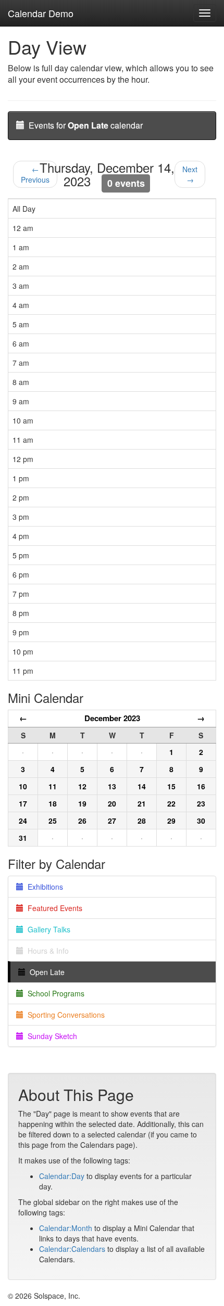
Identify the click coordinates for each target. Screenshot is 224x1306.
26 (82, 820)
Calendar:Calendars (72, 1249)
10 (23, 786)
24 (23, 820)
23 (201, 803)
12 (82, 786)
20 (112, 803)
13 (112, 786)
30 (201, 820)
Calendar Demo (40, 13)
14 (142, 786)
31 (23, 838)
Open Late (45, 972)
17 (23, 803)
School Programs (53, 993)
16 (201, 786)
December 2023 (112, 718)
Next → (189, 174)
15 (171, 786)
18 (52, 803)
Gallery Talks (46, 929)
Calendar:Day (61, 1176)
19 (82, 803)
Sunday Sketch (50, 1036)
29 (171, 820)
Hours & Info (46, 950)
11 (52, 786)
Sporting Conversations (64, 1014)
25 (52, 820)
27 (112, 820)
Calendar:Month (65, 1228)
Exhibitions (43, 886)
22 (171, 803)
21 (142, 803)
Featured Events (52, 908)
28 (142, 820)
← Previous (35, 174)
